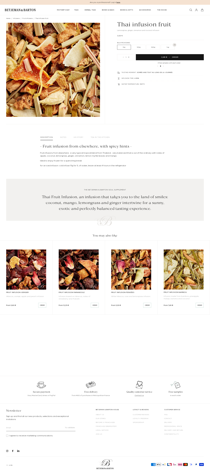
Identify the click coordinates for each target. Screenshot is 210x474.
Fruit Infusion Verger (17, 292)
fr (7, 465)
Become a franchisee (105, 422)
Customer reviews (141, 414)
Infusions (16, 18)
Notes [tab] (63, 137)
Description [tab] (46, 137)
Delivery (168, 422)
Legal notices (102, 430)
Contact (168, 418)
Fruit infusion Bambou (175, 292)
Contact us (139, 395)
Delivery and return (173, 430)
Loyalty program (140, 418)
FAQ (165, 414)
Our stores (101, 418)
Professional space (173, 426)
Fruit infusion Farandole (72, 292)
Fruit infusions (27, 18)
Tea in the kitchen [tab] (100, 137)
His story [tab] (78, 137)
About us (100, 414)
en (11, 465)
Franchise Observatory (106, 426)
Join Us (99, 434)
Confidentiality (171, 434)
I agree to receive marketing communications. (31, 436)
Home (8, 18)
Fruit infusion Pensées (122, 292)
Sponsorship (138, 422)
